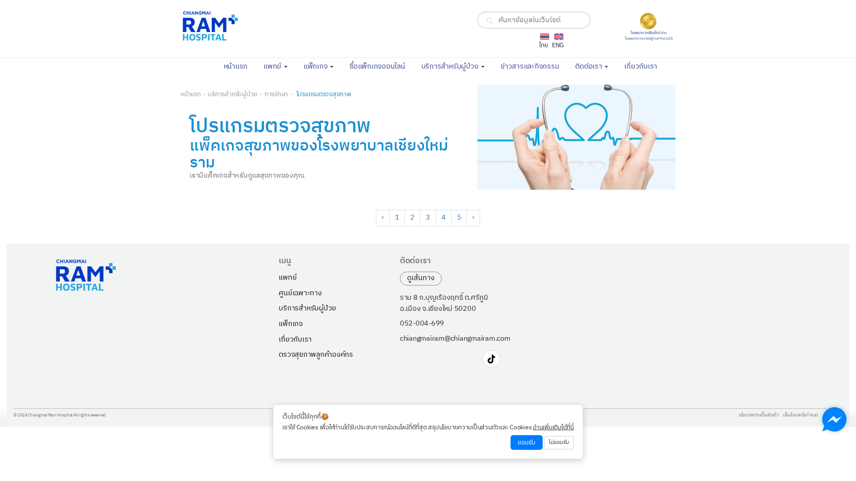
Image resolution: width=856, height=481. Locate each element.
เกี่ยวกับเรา (644, 66)
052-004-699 (422, 323)
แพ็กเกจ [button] (316, 67)
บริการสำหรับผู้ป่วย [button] (451, 67)
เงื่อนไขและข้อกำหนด (800, 415)
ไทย (543, 45)
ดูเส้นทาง (421, 278)
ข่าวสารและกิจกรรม (534, 66)
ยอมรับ (526, 442)
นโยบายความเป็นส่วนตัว (758, 415)
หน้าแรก (240, 66)
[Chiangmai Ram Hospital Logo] (262, 26)
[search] (490, 20)
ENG (558, 45)
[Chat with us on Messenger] (834, 419)
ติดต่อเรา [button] (589, 67)
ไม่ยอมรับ (559, 442)
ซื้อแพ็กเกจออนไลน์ (381, 66)
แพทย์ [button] (273, 67)
